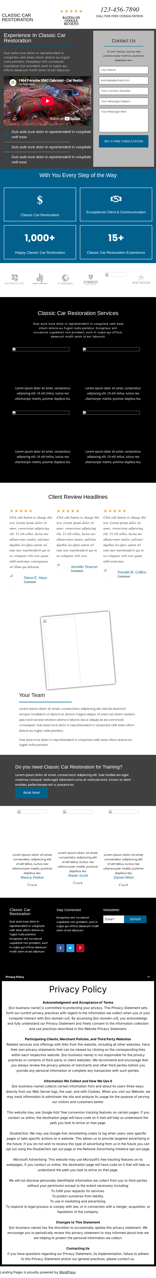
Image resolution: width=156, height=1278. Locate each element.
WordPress (67, 1272)
